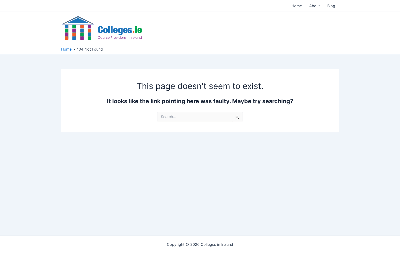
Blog (331, 5)
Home (296, 5)
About (314, 5)
